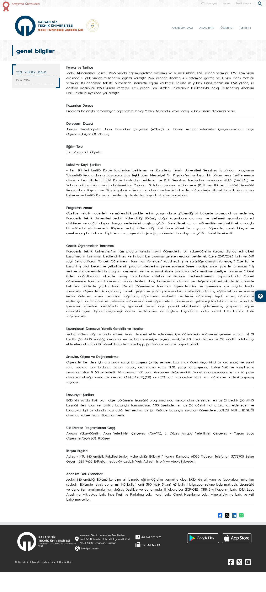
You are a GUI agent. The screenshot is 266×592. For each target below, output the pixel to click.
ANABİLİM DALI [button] (182, 27)
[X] (239, 562)
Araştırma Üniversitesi (26, 3)
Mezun (226, 3)
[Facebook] (231, 562)
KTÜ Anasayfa (209, 3)
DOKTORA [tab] (23, 80)
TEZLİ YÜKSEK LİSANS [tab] (31, 72)
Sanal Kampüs (243, 3)
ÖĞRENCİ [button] (226, 27)
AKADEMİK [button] (206, 27)
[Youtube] (248, 562)
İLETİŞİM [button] (245, 27)
